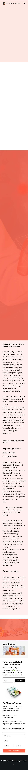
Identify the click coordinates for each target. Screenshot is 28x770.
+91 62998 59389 (8, 717)
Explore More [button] (14, 332)
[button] (24, 3)
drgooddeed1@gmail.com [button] (17, 724)
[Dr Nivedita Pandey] (11, 3)
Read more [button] (14, 139)
